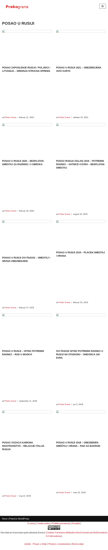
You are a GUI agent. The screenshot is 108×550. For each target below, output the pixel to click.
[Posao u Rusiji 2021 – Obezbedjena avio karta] (81, 46)
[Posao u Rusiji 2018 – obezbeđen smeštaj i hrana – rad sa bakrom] (81, 424)
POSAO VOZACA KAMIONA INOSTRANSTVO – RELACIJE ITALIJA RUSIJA (23, 446)
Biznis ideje (78, 544)
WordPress (23, 519)
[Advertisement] (27, 95)
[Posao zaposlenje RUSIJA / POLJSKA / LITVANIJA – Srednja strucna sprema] (27, 46)
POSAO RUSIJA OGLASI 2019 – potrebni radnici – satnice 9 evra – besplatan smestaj (80, 164)
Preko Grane (10, 117)
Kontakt (76, 523)
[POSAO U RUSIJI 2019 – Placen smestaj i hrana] (81, 234)
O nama (31, 523)
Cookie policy (43, 523)
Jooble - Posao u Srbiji (35, 544)
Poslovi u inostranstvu (59, 544)
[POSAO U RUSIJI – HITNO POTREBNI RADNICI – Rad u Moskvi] (27, 330)
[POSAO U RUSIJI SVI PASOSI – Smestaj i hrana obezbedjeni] (27, 236)
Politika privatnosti (61, 523)
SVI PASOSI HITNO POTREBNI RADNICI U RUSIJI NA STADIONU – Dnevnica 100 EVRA (79, 354)
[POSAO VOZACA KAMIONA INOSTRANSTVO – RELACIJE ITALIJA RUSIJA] (27, 424)
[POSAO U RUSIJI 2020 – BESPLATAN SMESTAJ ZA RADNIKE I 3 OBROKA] (27, 140)
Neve (4, 519)
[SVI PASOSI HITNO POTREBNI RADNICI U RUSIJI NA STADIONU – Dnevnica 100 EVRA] (81, 330)
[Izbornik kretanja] (102, 6)
